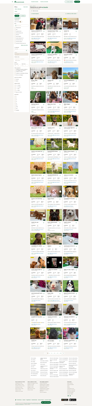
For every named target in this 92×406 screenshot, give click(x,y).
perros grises (33, 365)
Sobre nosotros (70, 383)
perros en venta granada (63, 358)
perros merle (42, 364)
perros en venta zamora (73, 361)
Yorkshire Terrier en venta (19, 385)
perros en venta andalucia (62, 366)
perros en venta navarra (54, 358)
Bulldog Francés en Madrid (44, 384)
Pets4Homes (19, 399)
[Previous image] (32, 24)
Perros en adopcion (43, 392)
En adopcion (23, 15)
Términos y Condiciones (27, 403)
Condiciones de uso (70, 388)
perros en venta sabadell (63, 375)
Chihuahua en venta (18, 383)
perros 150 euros (43, 375)
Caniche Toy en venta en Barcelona (44, 390)
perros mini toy (33, 368)
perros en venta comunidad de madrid (72, 368)
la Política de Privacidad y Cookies (36, 403)
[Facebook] (68, 396)
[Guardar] (44, 31)
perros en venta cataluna (54, 362)
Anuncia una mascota (44, 1)
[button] (38, 24)
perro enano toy (34, 375)
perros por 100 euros (44, 370)
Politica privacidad (70, 384)
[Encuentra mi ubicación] (26, 50)
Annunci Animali (41, 399)
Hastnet (24, 399)
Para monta (17, 18)
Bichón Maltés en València (44, 385)
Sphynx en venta (30, 385)
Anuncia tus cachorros (71, 391)
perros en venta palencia (63, 372)
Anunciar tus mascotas (71, 389)
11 (57, 353)
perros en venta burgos (54, 374)
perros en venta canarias (54, 364)
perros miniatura (34, 363)
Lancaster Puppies (48, 399)
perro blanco (33, 359)
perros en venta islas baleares (53, 373)
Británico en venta (31, 384)
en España (45, 7)
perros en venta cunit (63, 368)
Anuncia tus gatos (70, 392)
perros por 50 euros (43, 372)
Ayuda (68, 385)
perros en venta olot (72, 363)
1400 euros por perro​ (44, 368)
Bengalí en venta (30, 387)
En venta (16, 15)
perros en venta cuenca (73, 359)
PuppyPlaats (28, 399)
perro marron (33, 370)
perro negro (33, 361)
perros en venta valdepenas (71, 374)
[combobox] (20, 50)
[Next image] (44, 24)
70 (60, 353)
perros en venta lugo (63, 364)
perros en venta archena (73, 358)
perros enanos (33, 358)
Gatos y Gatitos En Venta (32, 381)
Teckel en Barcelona (43, 383)
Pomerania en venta (18, 387)
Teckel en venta (18, 389)
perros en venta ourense (54, 376)
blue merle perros (43, 362)
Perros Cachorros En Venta (20, 381)
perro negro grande (34, 373)
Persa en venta (30, 389)
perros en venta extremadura (62, 362)
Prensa (68, 387)
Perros (16, 11)
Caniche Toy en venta (19, 391)
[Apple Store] (73, 400)
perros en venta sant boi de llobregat (73, 365)
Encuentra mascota (34, 1)
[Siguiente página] (63, 353)
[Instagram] (70, 396)
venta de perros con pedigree (43, 366)
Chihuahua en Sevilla (43, 387)
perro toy (32, 366)
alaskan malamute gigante (43, 359)
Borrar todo (26, 6)
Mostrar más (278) (24, 45)
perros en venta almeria (63, 359)
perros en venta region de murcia (54, 368)
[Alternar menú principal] (12, 2)
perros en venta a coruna (63, 370)
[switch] (21, 22)
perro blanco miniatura (44, 360)
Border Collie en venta (19, 388)
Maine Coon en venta (31, 388)
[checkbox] (15, 28)
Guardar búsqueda (35, 13)
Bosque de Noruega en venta (33, 383)
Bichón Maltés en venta (19, 384)
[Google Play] (64, 400)
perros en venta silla (72, 370)
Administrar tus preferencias (19, 404)
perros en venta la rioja (54, 370)
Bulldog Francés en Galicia (44, 388)
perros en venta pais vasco (53, 360)
